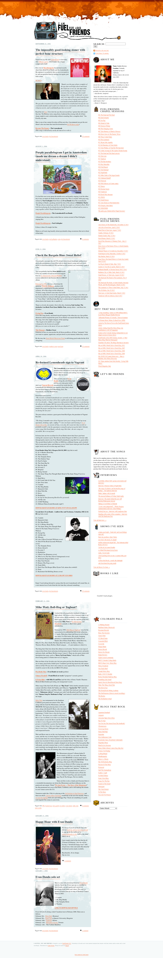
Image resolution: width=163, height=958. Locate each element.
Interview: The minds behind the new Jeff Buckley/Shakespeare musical (110, 500)
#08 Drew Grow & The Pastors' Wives (109, 134)
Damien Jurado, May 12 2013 (106, 235)
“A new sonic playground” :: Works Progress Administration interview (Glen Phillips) (111, 507)
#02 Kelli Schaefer (103, 118)
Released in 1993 (41, 284)
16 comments (85, 346)
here (45, 112)
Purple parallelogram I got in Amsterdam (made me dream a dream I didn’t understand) (61, 156)
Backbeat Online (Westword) (106, 627)
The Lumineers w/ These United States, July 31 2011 (113, 287)
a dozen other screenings (53, 795)
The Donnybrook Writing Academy (108, 690)
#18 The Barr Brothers (104, 161)
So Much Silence (103, 775)
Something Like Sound (104, 679)
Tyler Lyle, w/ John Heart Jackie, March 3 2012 (111, 293)
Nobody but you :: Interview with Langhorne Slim (112, 511)
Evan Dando (84, 883)
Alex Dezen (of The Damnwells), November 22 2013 (113, 225)
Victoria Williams (48, 286)
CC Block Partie (103, 638)
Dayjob (67, 945)
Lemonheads (55, 59)
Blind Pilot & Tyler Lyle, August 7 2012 (109, 230)
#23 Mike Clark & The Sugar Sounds (109, 175)
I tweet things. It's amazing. (102, 53)
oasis (59, 239)
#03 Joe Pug (101, 120)
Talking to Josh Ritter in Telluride (107, 504)
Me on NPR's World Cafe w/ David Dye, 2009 (111, 353)
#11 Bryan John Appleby (105, 142)
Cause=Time (101, 635)
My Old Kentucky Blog (105, 762)
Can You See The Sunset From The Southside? (111, 723)
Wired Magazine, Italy (104, 366)
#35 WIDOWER (103, 208)
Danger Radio (102, 646)
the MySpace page (73, 124)
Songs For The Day (104, 781)
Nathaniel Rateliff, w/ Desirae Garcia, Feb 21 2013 (112, 269)
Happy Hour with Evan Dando (54, 822)
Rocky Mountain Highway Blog (107, 677)
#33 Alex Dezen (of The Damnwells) (108, 203)
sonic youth (38, 808)
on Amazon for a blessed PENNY (51, 276)
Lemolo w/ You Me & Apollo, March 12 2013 (111, 267)
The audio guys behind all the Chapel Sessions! (111, 211)
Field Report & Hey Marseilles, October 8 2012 (111, 253)
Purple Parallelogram (43, 213)
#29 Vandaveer (102, 192)
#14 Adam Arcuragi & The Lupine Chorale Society (112, 150)
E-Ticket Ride (40, 679)
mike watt (75, 806)
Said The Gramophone (104, 770)
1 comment (85, 930)
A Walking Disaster (103, 625)
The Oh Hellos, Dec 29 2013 (106, 290)
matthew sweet (53, 346)
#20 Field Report (103, 167)
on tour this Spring (42, 798)
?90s (43, 806)
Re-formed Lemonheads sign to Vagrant (60, 362)
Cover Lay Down (103, 729)
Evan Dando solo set (48, 877)
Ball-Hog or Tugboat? (74, 630)
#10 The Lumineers (103, 139)
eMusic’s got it (43, 62)
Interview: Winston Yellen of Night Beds (109, 486)
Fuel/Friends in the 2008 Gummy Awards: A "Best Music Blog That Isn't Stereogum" (112, 339)
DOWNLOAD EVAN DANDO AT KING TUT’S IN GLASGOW (56, 508)
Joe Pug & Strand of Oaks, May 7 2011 (109, 264)
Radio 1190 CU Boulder (105, 674)
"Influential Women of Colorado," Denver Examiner (113, 317)
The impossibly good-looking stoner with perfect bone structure (60, 52)
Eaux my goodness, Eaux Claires (107, 537)
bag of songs (102, 721)
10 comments (85, 136)
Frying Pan (39, 313)
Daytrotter (101, 734)
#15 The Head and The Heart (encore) (109, 153)
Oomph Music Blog (104, 671)
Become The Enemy (42, 128)
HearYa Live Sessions (104, 745)
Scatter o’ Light (102, 773)
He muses (39, 80)
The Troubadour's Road (105, 699)
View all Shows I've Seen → (101, 567)
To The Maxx (102, 792)
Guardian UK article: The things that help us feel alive (113, 342)
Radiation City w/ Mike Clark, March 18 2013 (111, 272)
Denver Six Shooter (104, 652)
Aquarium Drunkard (104, 712)
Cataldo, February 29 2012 (105, 233)
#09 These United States (105, 137)
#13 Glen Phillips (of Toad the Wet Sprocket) (111, 148)
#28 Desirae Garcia (103, 189)
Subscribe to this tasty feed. (102, 50)
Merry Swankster (103, 666)
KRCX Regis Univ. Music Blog (107, 663)
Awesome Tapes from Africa (106, 718)
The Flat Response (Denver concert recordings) (111, 693)
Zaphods (49, 920)
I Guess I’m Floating (104, 751)
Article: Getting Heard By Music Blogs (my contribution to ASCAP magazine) (110, 329)
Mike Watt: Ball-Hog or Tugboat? (56, 607)
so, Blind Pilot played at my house (108, 550)
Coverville (101, 644)
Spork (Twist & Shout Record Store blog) (110, 682)
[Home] (77, 40)
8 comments (85, 239)
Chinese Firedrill (41, 675)
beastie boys (48, 806)
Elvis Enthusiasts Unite (104, 737)
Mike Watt (39, 700)
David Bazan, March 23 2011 (106, 238)
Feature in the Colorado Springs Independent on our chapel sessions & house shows (113, 334)
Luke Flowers (51, 945)
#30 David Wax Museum (105, 194)
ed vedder (62, 806)
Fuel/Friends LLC (66, 943)
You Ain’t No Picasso (104, 795)
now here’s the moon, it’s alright (107, 540)
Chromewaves (102, 726)
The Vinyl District (103, 789)
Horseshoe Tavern (52, 922)
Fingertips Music (103, 742)
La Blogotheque (102, 753)
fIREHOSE (58, 624)
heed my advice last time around (77, 830)
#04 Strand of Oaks (103, 123)
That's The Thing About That (106, 685)
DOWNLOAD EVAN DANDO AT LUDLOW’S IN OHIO (54, 575)
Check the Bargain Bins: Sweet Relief (58, 255)
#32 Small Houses (103, 200)
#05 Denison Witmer (104, 126)
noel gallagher (53, 239)
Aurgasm (101, 715)
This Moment (40, 330)
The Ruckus (101, 696)
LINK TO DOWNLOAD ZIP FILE (66, 908)
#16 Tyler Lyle (102, 156)
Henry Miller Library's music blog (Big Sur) (110, 748)
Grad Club (48, 918)
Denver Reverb (102, 649)
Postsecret (101, 767)
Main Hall (48, 916)
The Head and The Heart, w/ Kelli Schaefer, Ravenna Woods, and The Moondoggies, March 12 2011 (113, 284)
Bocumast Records (103, 630)
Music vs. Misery (103, 759)
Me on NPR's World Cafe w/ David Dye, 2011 (111, 345)
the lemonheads (53, 136)
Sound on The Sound (104, 784)
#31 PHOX (101, 197)
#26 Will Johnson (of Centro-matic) (108, 183)
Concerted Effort (103, 641)
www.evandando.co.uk (69, 834)
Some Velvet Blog (103, 778)
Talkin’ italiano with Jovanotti (106, 493)
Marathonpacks (48, 68)
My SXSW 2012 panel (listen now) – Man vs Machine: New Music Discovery (111, 357)
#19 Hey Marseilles (103, 164)
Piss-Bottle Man (41, 671)
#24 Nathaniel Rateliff (104, 178)
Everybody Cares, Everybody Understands (110, 740)
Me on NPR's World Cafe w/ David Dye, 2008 (111, 351)
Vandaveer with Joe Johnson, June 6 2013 (110, 296)
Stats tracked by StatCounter (81, 954)
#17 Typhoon (102, 159)
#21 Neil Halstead (103, 170)
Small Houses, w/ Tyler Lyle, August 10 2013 (111, 275)
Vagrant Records (47, 385)
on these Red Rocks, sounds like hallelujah (110, 560)
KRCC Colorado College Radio (107, 660)
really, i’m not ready (104, 553)
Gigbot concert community (105, 657)
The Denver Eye (103, 688)
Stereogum (101, 786)
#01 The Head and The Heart (106, 115)
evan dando (45, 136)
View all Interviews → (99, 520)
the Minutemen (77, 621)
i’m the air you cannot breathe (106, 547)
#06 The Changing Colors (105, 129)
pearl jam (60, 346)
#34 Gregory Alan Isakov (105, 205)
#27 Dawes (101, 186)
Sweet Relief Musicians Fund (55, 338)
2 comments (67, 861)
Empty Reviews (102, 655)
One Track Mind (103, 668)
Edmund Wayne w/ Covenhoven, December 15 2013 (113, 251)
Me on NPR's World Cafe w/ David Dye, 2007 (111, 348)
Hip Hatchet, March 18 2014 (106, 256)
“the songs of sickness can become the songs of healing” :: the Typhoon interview (111, 489)
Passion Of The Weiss (104, 764)
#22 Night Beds (102, 172)
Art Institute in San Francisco (74, 793)
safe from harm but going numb (107, 563)
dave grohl (56, 806)
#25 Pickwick (102, 181)
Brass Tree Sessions (104, 633)
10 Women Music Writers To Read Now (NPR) (111, 320)
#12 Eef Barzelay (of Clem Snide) (107, 145)
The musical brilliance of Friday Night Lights (111, 496)
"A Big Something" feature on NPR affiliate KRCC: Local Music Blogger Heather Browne (113, 314)
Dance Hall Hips (103, 731)
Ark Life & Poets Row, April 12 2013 (109, 227)
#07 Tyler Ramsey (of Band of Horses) (109, 131)
